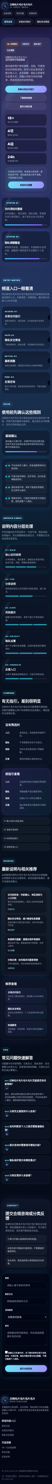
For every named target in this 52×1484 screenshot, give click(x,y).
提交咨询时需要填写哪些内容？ (23, 1145)
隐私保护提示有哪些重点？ (21, 1160)
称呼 (7, 1278)
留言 (7, 1326)
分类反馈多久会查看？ (19, 1175)
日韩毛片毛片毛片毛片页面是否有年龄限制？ (25, 1082)
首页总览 (8, 21)
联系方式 (9, 1294)
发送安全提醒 (26, 185)
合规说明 (7, 13)
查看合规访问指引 (26, 89)
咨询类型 (9, 1310)
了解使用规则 (26, 98)
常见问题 (20, 13)
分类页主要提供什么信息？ (21, 1111)
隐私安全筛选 (43, 21)
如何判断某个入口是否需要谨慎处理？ (24, 1128)
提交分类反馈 (26, 106)
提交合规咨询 (26, 1368)
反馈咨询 (33, 13)
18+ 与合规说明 (9, 1447)
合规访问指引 (25, 21)
